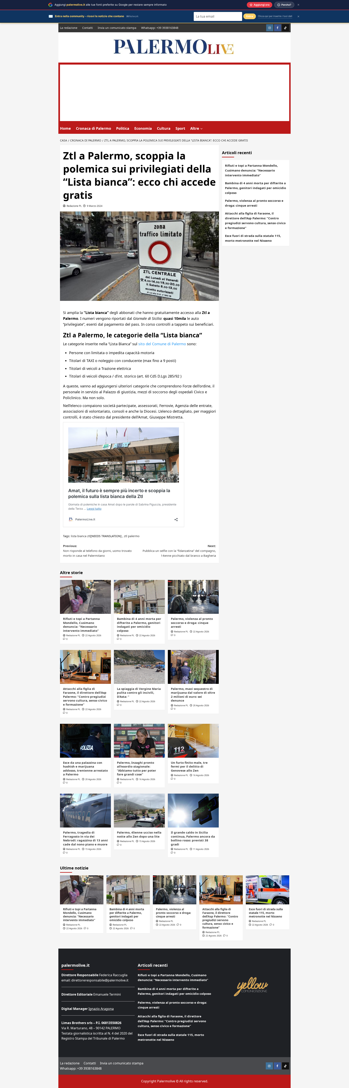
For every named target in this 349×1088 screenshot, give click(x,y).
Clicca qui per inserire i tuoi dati (275, 16)
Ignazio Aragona (101, 1008)
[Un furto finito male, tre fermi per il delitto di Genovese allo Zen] (193, 741)
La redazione (68, 28)
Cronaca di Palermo (93, 128)
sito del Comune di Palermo (162, 343)
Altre (194, 128)
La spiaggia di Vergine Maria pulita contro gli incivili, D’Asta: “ (139, 693)
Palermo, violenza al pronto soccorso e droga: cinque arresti (192, 623)
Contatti (87, 28)
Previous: (97, 551)
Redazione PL (74, 206)
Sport (180, 128)
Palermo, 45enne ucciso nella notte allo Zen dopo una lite (139, 834)
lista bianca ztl (80, 536)
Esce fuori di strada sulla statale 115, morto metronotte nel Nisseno (253, 238)
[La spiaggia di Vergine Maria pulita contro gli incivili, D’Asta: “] (139, 667)
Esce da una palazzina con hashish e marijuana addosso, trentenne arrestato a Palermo (85, 768)
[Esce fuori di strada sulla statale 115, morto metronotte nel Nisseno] (267, 889)
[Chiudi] (298, 5)
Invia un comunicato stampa (117, 28)
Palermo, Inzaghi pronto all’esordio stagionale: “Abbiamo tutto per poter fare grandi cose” (136, 768)
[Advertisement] (174, 93)
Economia (143, 128)
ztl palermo (131, 536)
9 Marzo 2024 (94, 206)
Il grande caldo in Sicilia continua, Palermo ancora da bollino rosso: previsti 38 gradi (193, 838)
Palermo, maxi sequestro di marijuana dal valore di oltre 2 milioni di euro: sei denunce (193, 695)
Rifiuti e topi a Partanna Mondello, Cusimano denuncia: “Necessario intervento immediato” (81, 625)
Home (65, 128)
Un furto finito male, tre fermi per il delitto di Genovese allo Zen (189, 766)
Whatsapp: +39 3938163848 (159, 28)
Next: (179, 551)
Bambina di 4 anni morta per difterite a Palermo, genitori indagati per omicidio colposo (139, 625)
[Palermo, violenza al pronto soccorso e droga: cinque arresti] (193, 597)
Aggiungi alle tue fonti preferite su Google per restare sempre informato (111, 4)
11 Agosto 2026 (201, 849)
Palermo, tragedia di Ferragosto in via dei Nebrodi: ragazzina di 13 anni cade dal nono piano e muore (85, 838)
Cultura (163, 128)
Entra (249, 16)
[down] (201, 129)
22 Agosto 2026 (93, 635)
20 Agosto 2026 (201, 705)
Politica (122, 128)
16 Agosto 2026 (147, 779)
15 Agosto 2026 (93, 849)
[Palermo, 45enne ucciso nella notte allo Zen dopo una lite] (139, 811)
